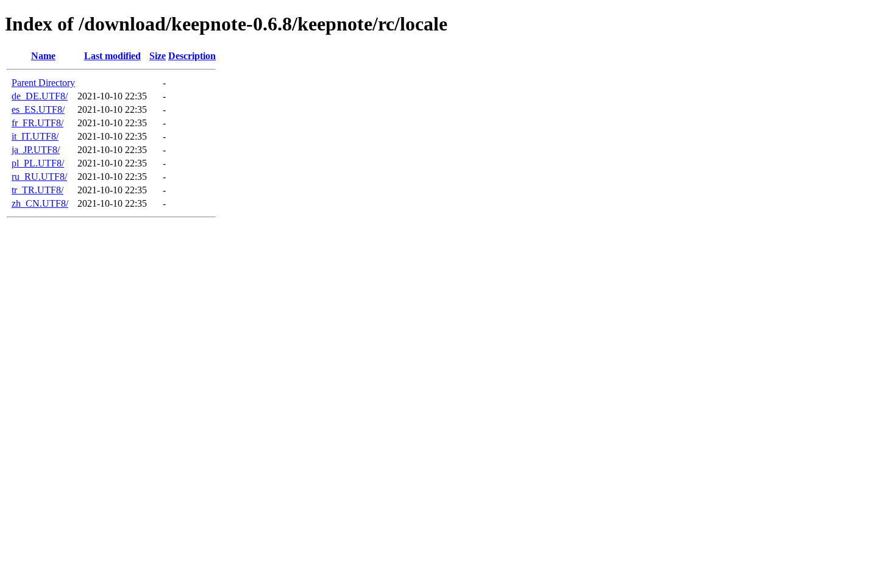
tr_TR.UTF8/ (37, 190)
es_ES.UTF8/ (38, 109)
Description (192, 56)
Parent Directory (43, 82)
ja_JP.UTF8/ (36, 150)
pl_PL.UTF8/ (38, 163)
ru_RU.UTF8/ (39, 176)
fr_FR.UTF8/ (37, 123)
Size (157, 56)
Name (43, 56)
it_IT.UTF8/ (35, 136)
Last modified (112, 56)
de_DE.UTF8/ (40, 96)
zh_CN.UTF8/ (40, 203)
